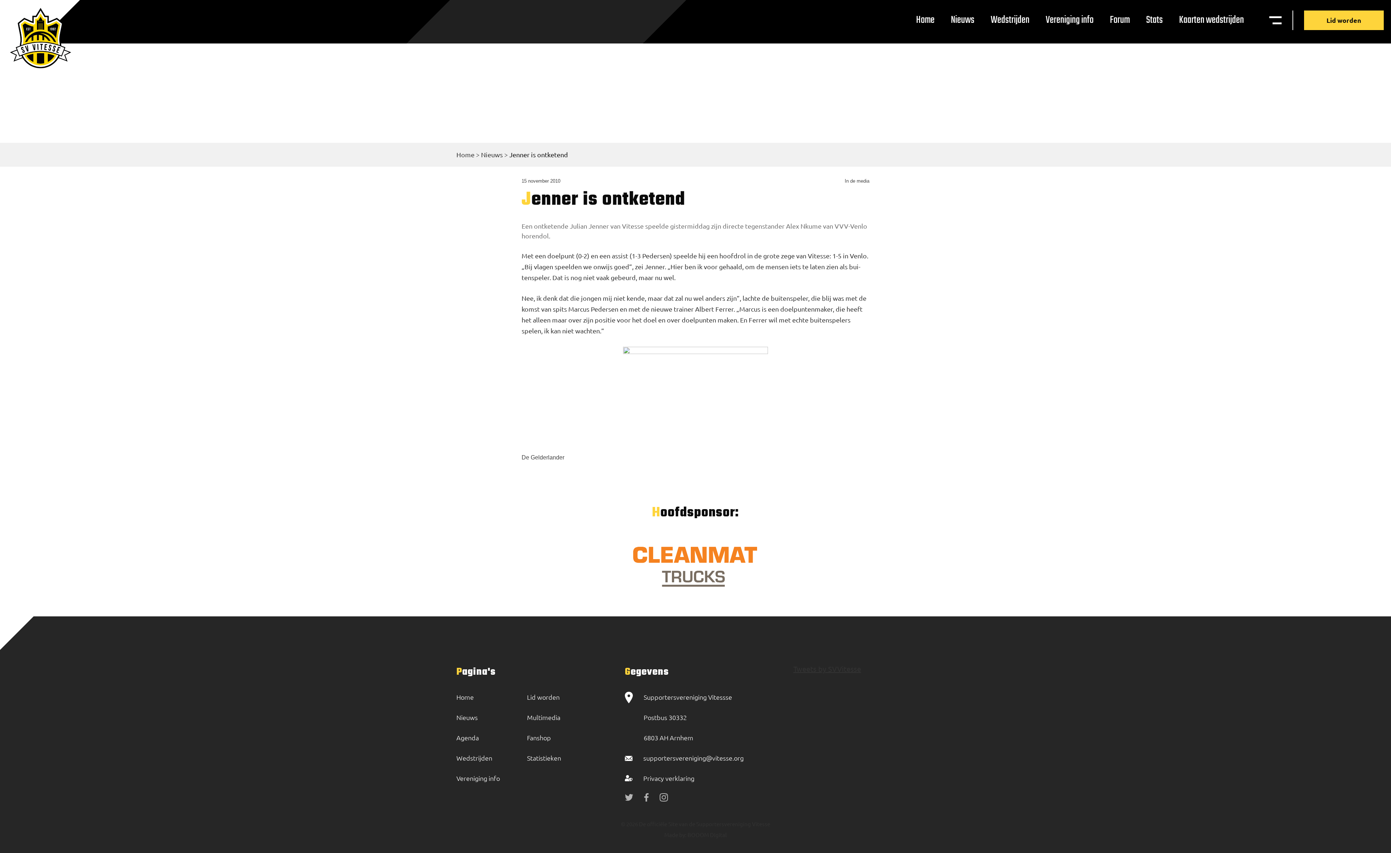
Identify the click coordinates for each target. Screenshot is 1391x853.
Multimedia (543, 717)
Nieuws (962, 20)
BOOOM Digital (706, 834)
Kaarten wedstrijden (1211, 20)
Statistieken (544, 758)
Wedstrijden (1010, 20)
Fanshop (539, 737)
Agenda (467, 737)
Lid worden (1344, 20)
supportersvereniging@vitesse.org (693, 758)
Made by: (675, 834)
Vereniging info (1070, 20)
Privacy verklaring (668, 778)
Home (925, 20)
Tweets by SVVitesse (827, 668)
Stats (1154, 20)
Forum (1120, 20)
